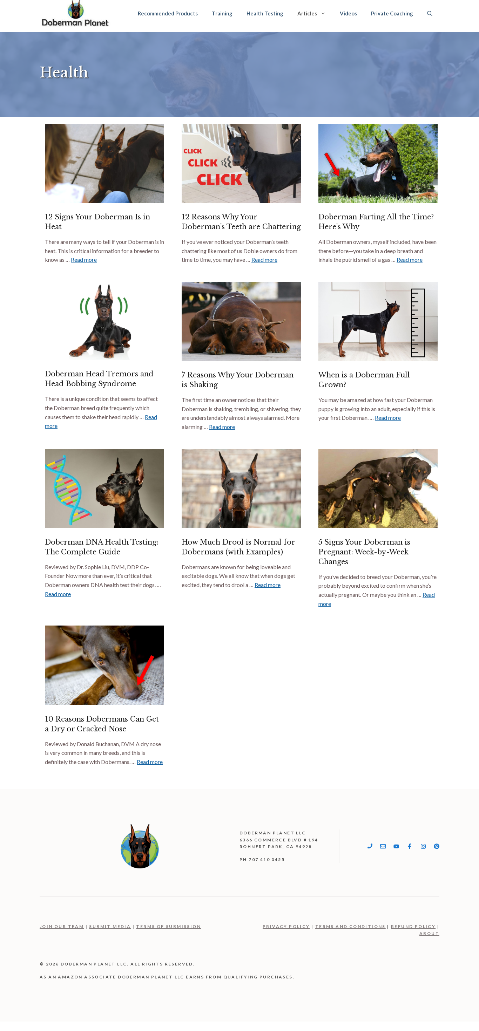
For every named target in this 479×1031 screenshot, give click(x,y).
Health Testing (265, 13)
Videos (348, 13)
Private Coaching (392, 13)
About (429, 933)
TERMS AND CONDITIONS (350, 926)
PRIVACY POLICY (286, 926)
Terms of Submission (168, 926)
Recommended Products (168, 13)
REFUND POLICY (413, 926)
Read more (84, 259)
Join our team (62, 926)
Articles (307, 13)
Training (222, 13)
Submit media (110, 926)
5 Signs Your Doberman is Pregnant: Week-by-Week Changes (364, 552)
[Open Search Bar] (429, 13)
